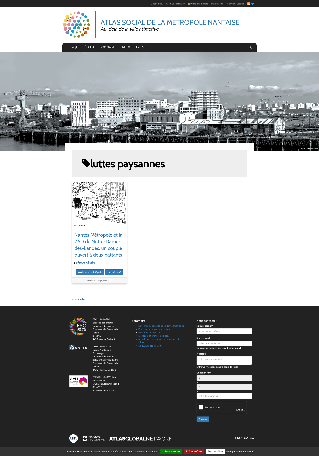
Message (201, 353)
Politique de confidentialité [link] (240, 451)
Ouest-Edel (156, 3)
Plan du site (217, 3)
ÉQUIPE (90, 47)
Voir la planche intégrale (90, 272)
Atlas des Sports (199, 3)
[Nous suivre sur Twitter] (252, 3)
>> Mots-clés (78, 299)
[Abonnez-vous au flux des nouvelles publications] (248, 3)
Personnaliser (215, 451)
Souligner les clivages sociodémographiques (161, 325)
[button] (250, 47)
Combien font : (204, 372)
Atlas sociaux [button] (175, 3)
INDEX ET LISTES (133, 47)
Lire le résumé (114, 272)
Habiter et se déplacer (149, 332)
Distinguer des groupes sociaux (154, 329)
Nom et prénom (205, 325)
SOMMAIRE (107, 47)
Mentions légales (235, 3)
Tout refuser (195, 451)
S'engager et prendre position (153, 335)
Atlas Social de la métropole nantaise (170, 22)
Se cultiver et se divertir (150, 345)
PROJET (75, 47)
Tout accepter (172, 451)
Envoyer (203, 419)
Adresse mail (203, 338)
